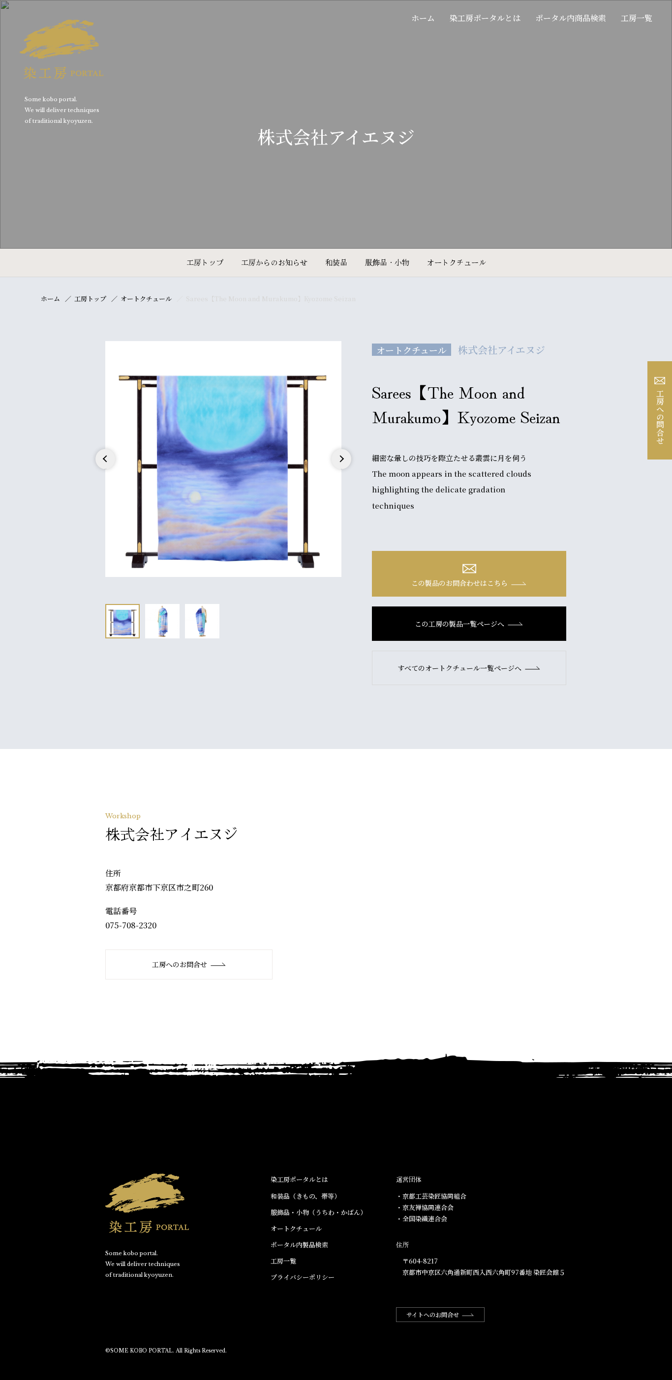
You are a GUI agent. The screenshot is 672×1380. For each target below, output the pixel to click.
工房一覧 (636, 18)
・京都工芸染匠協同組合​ (431, 1196)
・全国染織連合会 (421, 1218)
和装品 (336, 262)
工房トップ (204, 262)
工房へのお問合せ (179, 964)
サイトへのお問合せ (432, 1314)
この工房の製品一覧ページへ (459, 624)
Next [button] (341, 468)
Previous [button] (105, 468)
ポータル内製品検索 (299, 1244)
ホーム (423, 18)
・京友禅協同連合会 (425, 1207)
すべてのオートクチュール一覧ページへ (459, 668)
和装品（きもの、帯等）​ (305, 1196)
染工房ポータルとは (485, 18)
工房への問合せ (660, 416)
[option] (223, 459)
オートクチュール (456, 262)
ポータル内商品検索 (570, 18)
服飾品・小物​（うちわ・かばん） (319, 1212)
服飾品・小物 (387, 262)
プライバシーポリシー (303, 1277)
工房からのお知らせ (274, 262)
